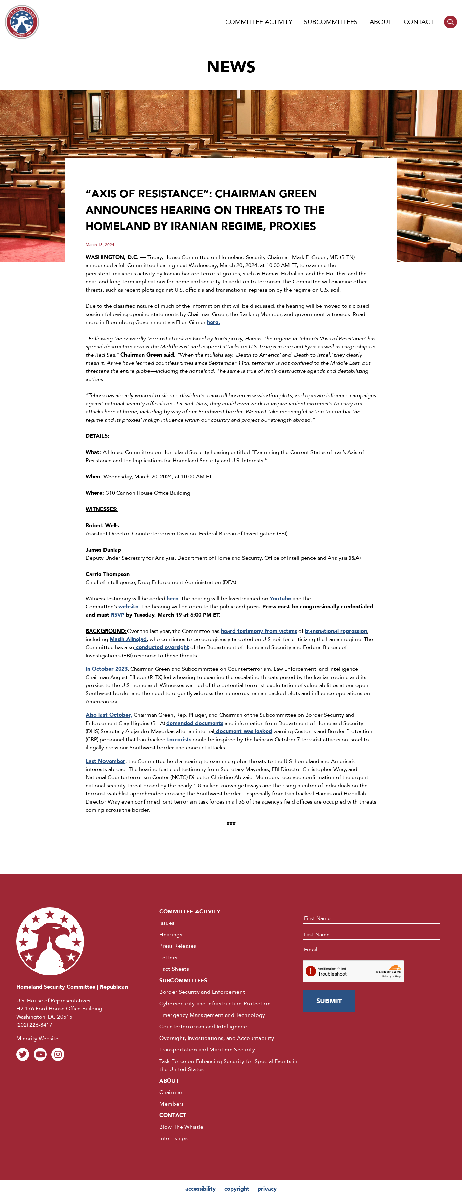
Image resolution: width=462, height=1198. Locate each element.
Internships (173, 1138)
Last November (105, 761)
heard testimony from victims (259, 631)
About (381, 22)
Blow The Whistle (181, 1127)
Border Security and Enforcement (202, 992)
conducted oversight (161, 647)
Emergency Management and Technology (212, 1015)
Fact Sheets (174, 969)
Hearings (170, 934)
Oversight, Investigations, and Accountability (216, 1038)
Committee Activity (258, 22)
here (213, 322)
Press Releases (177, 946)
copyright (236, 1189)
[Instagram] (57, 1054)
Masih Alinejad (128, 639)
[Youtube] (40, 1054)
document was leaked (243, 731)
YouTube (280, 598)
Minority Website (37, 1038)
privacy (267, 1189)
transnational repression (336, 631)
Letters (168, 957)
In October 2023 (107, 669)
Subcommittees (331, 22)
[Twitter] (22, 1054)
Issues (167, 923)
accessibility (200, 1189)
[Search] (450, 22)
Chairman (171, 1092)
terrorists (179, 739)
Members (171, 1104)
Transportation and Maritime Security (207, 1049)
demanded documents (194, 723)
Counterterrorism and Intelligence (203, 1026)
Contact (418, 22)
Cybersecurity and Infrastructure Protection (215, 1003)
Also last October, (109, 715)
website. (129, 607)
